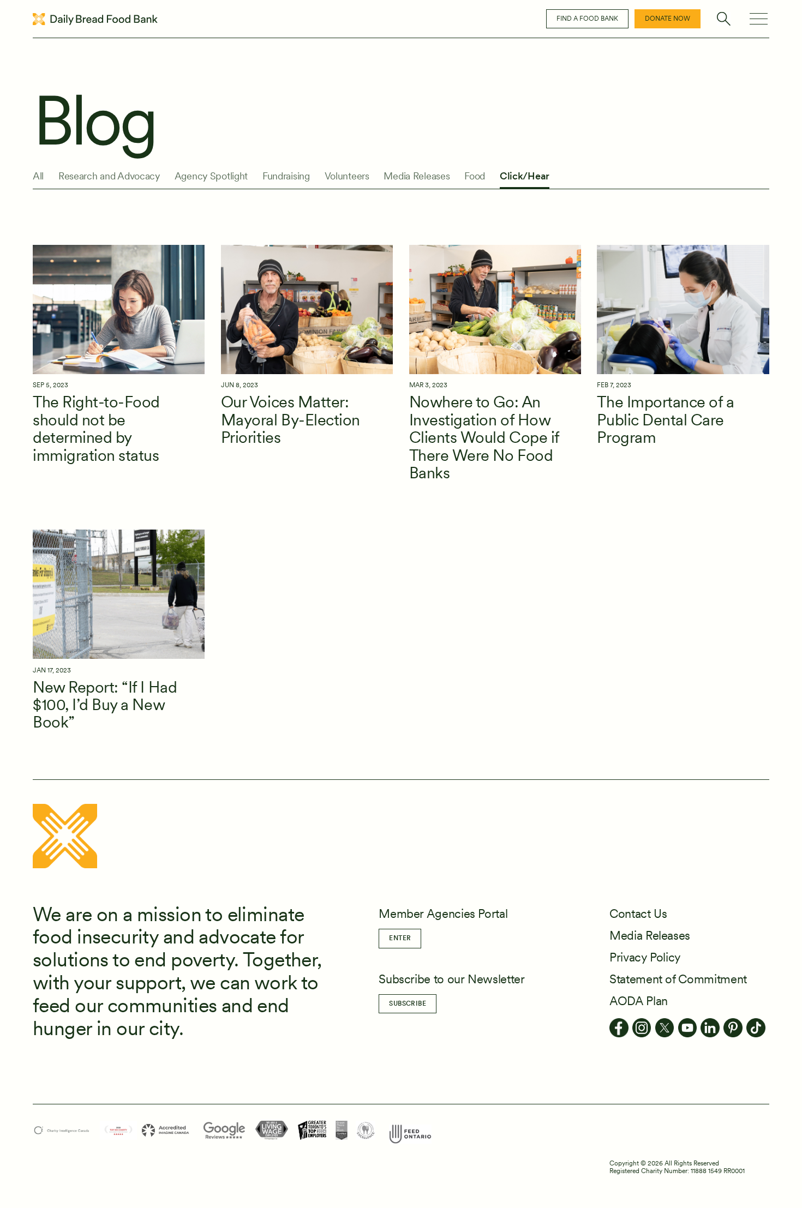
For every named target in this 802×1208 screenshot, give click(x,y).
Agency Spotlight (211, 176)
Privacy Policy (645, 957)
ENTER (400, 938)
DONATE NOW (667, 18)
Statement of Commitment (678, 979)
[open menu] (758, 19)
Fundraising (286, 176)
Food (474, 176)
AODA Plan (638, 1001)
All (38, 176)
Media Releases (417, 176)
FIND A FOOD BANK (587, 18)
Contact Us (638, 913)
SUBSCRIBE (407, 1003)
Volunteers (347, 176)
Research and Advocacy (109, 176)
